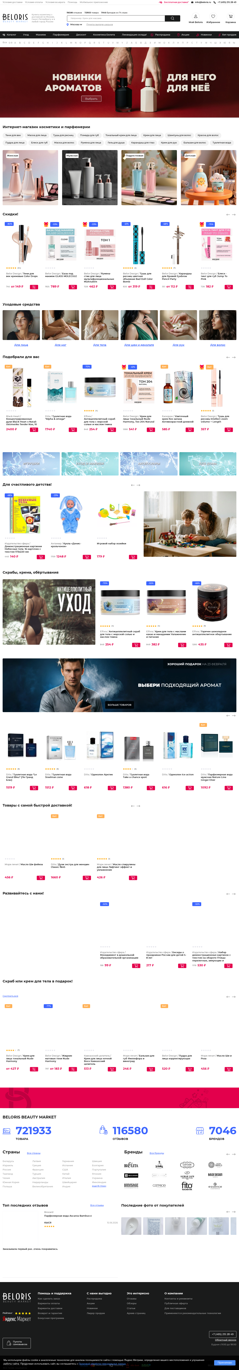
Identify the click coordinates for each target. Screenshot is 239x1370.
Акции (185, 35)
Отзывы (131, 1349)
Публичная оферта (176, 1353)
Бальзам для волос (195, 143)
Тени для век (13, 135)
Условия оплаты (34, 2)
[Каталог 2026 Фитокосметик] (194, 1236)
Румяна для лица (91, 143)
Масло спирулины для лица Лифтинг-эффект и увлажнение (116, 867)
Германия (68, 1211)
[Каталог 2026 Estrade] (194, 1215)
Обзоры (131, 1353)
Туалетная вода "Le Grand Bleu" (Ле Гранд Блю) (21, 777)
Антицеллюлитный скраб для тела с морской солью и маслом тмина (120, 634)
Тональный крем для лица (121, 135)
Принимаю (225, 1363)
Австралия (38, 1228)
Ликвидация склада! (134, 35)
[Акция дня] (119, 82)
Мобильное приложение (94, 2)
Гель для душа (116, 143)
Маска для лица (37, 135)
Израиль (8, 1215)
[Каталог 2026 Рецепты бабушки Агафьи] (166, 1215)
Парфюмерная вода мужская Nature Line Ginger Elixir (217, 777)
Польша (7, 1237)
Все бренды (5, 42)
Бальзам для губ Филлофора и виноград (138, 1108)
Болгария (98, 1215)
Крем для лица (152, 135)
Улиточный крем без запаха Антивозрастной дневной (178, 419)
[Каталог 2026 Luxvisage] (138, 1236)
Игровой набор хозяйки (111, 544)
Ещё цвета (152, 390)
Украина (97, 1228)
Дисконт (81, 35)
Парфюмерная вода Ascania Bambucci (68, 1266)
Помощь (72, 2)
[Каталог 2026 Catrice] (166, 1236)
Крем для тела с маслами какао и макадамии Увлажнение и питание (166, 634)
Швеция (97, 1211)
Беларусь (8, 1211)
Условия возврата (55, 2)
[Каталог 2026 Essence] (222, 1236)
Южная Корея (11, 1232)
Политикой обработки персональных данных (102, 1363)
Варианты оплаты (49, 1353)
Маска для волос (64, 143)
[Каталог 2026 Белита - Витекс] (138, 1215)
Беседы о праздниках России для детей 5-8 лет (166, 955)
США (65, 1220)
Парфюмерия (61, 35)
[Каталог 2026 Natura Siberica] (222, 1215)
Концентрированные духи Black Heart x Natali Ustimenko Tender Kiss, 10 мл (21, 421)
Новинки (206, 35)
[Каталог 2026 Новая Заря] (194, 1225)
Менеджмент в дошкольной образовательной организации (119, 955)
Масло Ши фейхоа (24, 864)
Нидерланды (40, 1232)
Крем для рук (169, 143)
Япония (96, 1224)
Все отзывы (97, 1255)
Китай (65, 1224)
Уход (26, 35)
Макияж (41, 35)
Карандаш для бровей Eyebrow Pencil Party (177, 276)
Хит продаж (229, 35)
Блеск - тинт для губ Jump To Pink (214, 276)
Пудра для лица (14, 143)
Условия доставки (12, 2)
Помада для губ (89, 135)
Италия (66, 1228)
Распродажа (162, 35)
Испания (67, 1215)
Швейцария (69, 1232)
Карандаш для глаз (142, 143)
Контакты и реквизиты (178, 1349)
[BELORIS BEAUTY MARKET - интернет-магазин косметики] (15, 18)
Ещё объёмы (35, 390)
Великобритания (42, 1237)
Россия (7, 1220)
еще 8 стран (99, 1236)
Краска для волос (208, 135)
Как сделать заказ (49, 1349)
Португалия (99, 1220)
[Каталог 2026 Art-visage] (166, 1225)
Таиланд (8, 1224)
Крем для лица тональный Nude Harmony (20, 1108)
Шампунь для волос (179, 135)
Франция (38, 1220)
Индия (66, 1237)
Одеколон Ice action (178, 775)
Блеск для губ (39, 143)
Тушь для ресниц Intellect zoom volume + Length (215, 419)
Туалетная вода (222, 143)
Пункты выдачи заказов (99, 25)
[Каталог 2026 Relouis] (138, 1225)
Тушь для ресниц (63, 135)
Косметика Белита (104, 35)
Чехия (6, 1228)
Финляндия (99, 1232)
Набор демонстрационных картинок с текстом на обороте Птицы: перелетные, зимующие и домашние (211, 958)
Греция (36, 1215)
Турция (36, 1224)
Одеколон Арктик (98, 775)
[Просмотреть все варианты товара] (34, 287)
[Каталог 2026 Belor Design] (222, 1225)
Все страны (33, 1203)
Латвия (36, 1211)
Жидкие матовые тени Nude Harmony (58, 1108)
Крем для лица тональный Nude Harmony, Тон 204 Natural (138, 419)
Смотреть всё (10, 1046)
